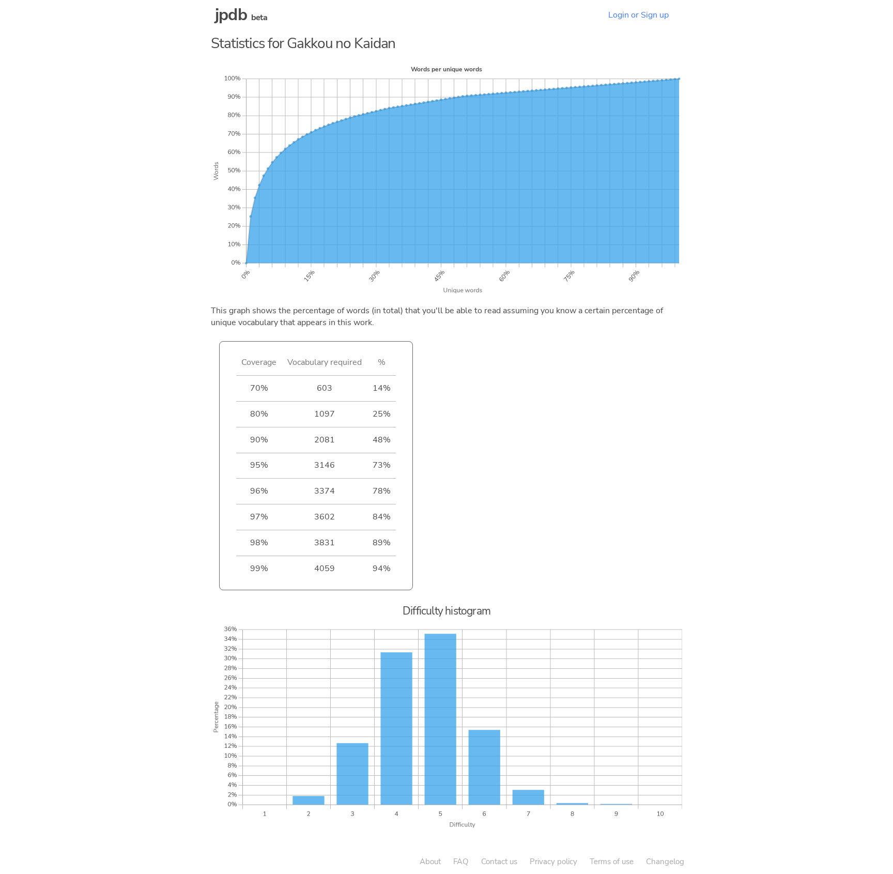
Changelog (665, 861)
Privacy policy (553, 861)
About (430, 861)
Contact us (499, 861)
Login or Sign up (638, 15)
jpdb (231, 15)
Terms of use (612, 861)
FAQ (461, 861)
